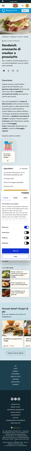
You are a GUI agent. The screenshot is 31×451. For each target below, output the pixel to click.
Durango (16, 384)
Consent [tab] (5, 197)
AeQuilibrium (5, 36)
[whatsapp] (17, 71)
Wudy (15, 368)
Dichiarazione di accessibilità (15, 420)
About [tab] (25, 197)
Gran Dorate (15, 382)
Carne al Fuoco (15, 376)
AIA (15, 366)
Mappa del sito (15, 423)
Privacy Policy (15, 407)
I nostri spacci (15, 415)
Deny (15, 256)
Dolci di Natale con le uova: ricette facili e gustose (18, 292)
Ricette (20, 36)
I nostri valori (13, 1)
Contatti (15, 417)
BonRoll (15, 371)
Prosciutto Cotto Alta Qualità (7, 155)
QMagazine (13, 36)
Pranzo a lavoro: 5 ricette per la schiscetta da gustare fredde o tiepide (19, 274)
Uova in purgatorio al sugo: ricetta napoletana (19, 283)
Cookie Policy (15, 404)
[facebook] (4, 71)
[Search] (23, 6)
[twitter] (8, 71)
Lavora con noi (15, 412)
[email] (13, 71)
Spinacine (15, 379)
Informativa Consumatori (15, 409)
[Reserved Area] (27, 6)
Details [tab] (15, 197)
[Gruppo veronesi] (15, 428)
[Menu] (3, 5)
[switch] (26, 232)
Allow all (15, 251)
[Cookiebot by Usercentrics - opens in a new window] (22, 193)
